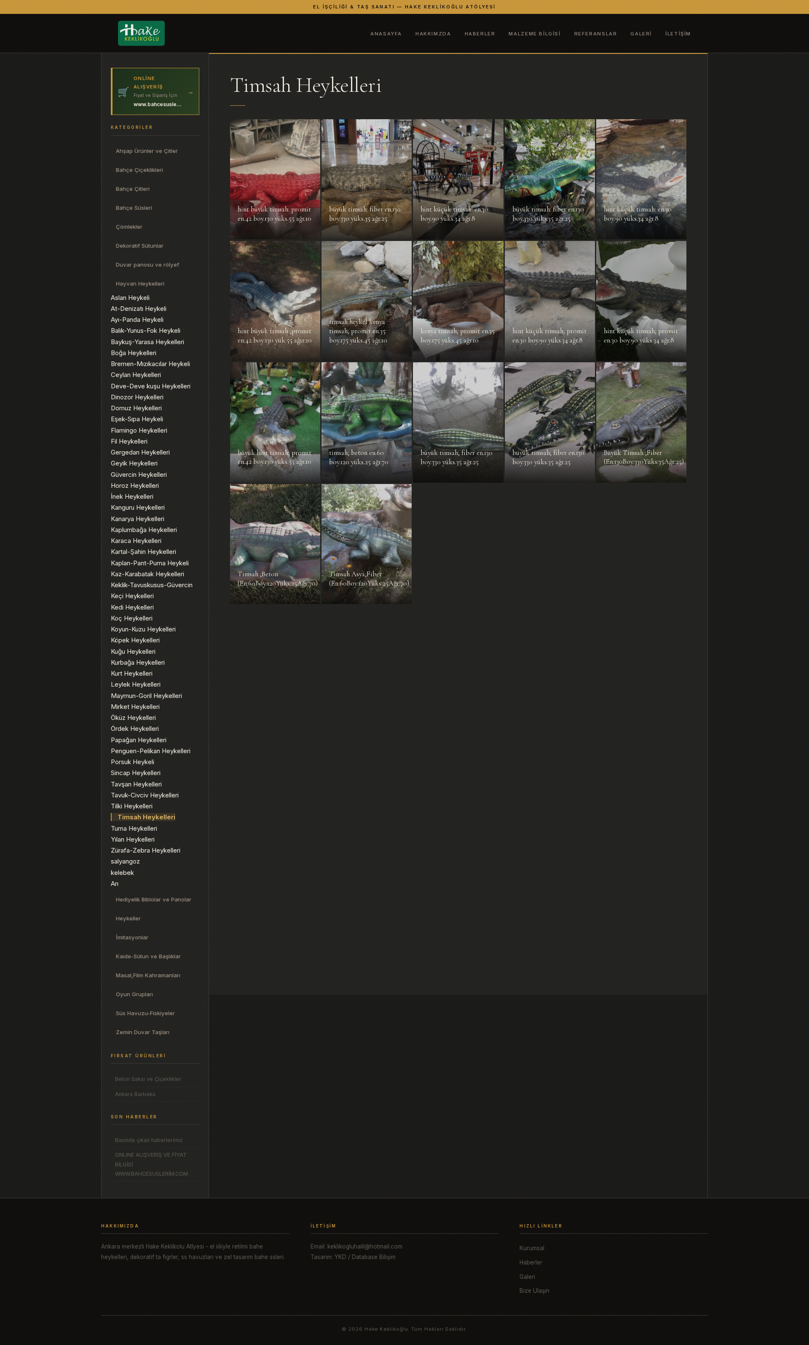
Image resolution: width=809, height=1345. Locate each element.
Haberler (480, 34)
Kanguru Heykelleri (138, 507)
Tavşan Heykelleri (136, 784)
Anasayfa (386, 34)
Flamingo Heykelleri (139, 430)
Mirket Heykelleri (135, 707)
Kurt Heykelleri (132, 673)
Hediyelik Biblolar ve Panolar (153, 899)
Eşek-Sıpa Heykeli (137, 419)
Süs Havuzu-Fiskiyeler (145, 1013)
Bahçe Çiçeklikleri (139, 169)
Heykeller (128, 918)
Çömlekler (129, 226)
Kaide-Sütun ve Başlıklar (148, 956)
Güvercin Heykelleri (139, 475)
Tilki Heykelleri (132, 806)
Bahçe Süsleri (134, 207)
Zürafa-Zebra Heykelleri (145, 850)
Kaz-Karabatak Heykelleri (147, 574)
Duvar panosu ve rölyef (147, 264)
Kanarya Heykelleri (137, 519)
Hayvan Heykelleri (140, 283)
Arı (114, 884)
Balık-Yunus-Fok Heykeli (145, 330)
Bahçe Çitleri (133, 188)
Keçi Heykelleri (132, 596)
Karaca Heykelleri (136, 541)
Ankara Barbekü (135, 1094)
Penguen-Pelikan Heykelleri (150, 751)
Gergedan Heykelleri (140, 452)
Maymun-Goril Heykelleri (146, 696)
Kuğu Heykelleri (133, 651)
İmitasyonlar (132, 937)
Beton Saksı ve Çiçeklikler (148, 1079)
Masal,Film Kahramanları (148, 975)
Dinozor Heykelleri (137, 397)
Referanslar (595, 34)
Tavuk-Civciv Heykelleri (145, 795)
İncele (248, 234)
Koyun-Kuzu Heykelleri (143, 629)
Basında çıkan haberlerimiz (149, 1140)
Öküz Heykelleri (133, 718)
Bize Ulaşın (534, 1290)
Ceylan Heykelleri (136, 375)
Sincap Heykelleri (136, 773)
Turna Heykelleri (134, 828)
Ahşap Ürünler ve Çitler (147, 150)
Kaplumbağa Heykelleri (144, 530)
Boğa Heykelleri (133, 353)
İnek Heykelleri (132, 496)
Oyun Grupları (134, 994)
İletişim (678, 34)
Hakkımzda (433, 34)
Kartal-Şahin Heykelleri (143, 552)
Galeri (641, 34)
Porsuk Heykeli (132, 762)
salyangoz (125, 861)
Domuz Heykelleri (136, 408)
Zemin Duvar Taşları (142, 1032)
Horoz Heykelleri (135, 485)
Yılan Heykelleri (133, 839)
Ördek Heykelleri (135, 729)
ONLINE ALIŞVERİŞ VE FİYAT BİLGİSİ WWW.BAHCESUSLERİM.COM (151, 1164)
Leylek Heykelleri (136, 684)
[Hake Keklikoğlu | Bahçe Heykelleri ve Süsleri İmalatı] (141, 33)
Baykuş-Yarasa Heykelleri (147, 342)
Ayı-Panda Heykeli (137, 320)
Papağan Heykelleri (138, 740)
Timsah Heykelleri (146, 817)
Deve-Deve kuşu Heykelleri (150, 386)
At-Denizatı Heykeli (138, 309)
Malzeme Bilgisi (534, 34)
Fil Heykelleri (129, 441)
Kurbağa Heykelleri (138, 662)
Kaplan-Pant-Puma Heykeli (150, 563)
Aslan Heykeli (130, 298)
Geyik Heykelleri (134, 463)
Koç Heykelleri (132, 618)
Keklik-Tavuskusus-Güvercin (152, 585)
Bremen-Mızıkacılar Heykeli (150, 364)
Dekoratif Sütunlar (139, 245)
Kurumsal (532, 1248)
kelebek (122, 873)
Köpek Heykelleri (135, 640)
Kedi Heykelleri (132, 607)
